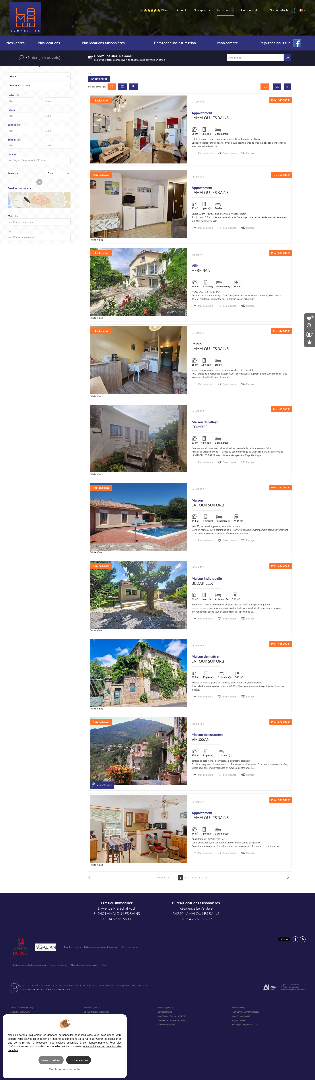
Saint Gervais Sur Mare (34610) (245, 1012)
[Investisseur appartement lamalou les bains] (138, 204)
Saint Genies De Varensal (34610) (172, 1020)
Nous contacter (280, 10)
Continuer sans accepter (65, 1069)
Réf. (10, 231)
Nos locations (49, 43)
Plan (104, 965)
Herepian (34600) (165, 1008)
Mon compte (227, 43)
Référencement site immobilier (293, 990)
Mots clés (13, 216)
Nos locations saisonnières (103, 43)
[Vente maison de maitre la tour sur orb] (138, 673)
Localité (12, 154)
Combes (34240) (165, 1012)
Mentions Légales (72, 947)
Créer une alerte (251, 10)
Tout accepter (78, 1060)
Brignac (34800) (238, 1020)
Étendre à (13, 173)
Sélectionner (229, 153)
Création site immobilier (291, 987)
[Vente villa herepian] (138, 282)
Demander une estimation (175, 43)
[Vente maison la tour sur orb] (138, 517)
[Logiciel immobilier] (271, 987)
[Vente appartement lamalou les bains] (138, 129)
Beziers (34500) (238, 1008)
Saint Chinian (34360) (241, 1016)
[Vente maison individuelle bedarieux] (138, 595)
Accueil (181, 10)
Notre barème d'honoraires (84, 965)
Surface (15, 124)
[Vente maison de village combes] (138, 438)
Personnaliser (51, 1060)
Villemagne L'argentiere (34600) (245, 1025)
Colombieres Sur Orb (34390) (96, 1012)
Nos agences (202, 10)
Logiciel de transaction (290, 985)
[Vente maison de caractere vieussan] (138, 751)
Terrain (14, 139)
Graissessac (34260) (166, 1025)
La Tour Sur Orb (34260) (19, 1012)
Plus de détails (205, 153)
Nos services (225, 10)
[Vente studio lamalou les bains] (138, 360)
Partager (250, 153)
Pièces (11, 110)
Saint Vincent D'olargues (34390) (172, 1016)
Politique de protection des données (101, 947)
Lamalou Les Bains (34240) (21, 1008)
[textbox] (38, 160)
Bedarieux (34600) (91, 1008)
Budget (11, 95)
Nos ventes (15, 43)
